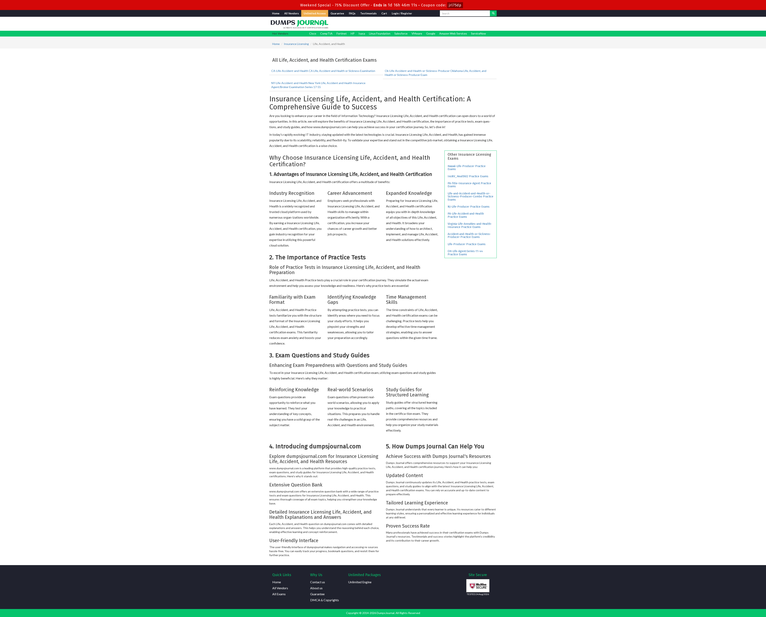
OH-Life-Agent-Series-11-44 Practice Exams (465, 253)
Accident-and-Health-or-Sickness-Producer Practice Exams (469, 235)
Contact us (317, 582)
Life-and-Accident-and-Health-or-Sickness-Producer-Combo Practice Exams (470, 196)
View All (328, 39)
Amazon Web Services (453, 33)
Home (275, 13)
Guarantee (337, 13)
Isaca (361, 33)
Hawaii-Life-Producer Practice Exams (467, 167)
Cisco (312, 33)
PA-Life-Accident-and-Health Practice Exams (466, 215)
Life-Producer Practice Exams (467, 244)
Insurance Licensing (296, 44)
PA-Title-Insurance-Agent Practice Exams (469, 185)
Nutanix (314, 39)
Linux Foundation (379, 33)
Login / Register (402, 13)
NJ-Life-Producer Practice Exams (469, 206)
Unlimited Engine (359, 582)
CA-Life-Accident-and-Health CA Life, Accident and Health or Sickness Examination (323, 70)
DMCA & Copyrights (324, 600)
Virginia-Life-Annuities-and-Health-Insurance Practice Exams (470, 225)
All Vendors (291, 13)
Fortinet (342, 33)
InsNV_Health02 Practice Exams (468, 176)
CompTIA (326, 33)
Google (430, 33)
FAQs (352, 13)
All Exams (279, 594)
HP (352, 33)
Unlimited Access (315, 13)
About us (316, 588)
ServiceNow (478, 33)
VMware (417, 33)
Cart (384, 13)
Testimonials (368, 13)
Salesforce (401, 33)
